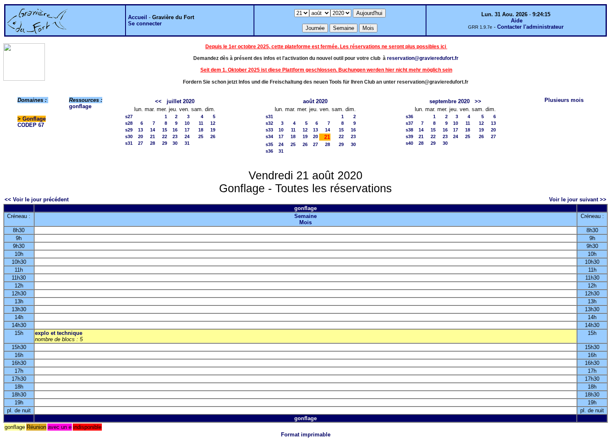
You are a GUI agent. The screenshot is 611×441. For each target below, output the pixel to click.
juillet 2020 (181, 101)
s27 (129, 116)
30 (174, 143)
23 (174, 136)
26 (212, 136)
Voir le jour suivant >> (577, 199)
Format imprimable (305, 434)
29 (164, 143)
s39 (409, 136)
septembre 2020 (449, 101)
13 (140, 129)
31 (187, 143)
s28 (129, 123)
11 (201, 123)
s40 (409, 143)
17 (187, 129)
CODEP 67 (30, 125)
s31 (129, 143)
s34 (269, 136)
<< (158, 101)
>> (478, 101)
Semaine (305, 216)
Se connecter (145, 23)
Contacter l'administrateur (530, 27)
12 (212, 123)
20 (140, 136)
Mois (305, 222)
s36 (269, 151)
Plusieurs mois (564, 100)
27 (140, 143)
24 (187, 136)
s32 (269, 123)
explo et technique (58, 333)
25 (200, 136)
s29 (129, 129)
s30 (129, 136)
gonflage (80, 106)
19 (212, 129)
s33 (269, 129)
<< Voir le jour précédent (37, 199)
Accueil (137, 17)
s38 (409, 129)
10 (187, 123)
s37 (409, 123)
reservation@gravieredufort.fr (422, 58)
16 (174, 129)
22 (164, 136)
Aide (516, 20)
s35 (269, 144)
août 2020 (315, 101)
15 (164, 129)
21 (152, 136)
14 (152, 129)
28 (152, 143)
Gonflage (34, 119)
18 (200, 129)
